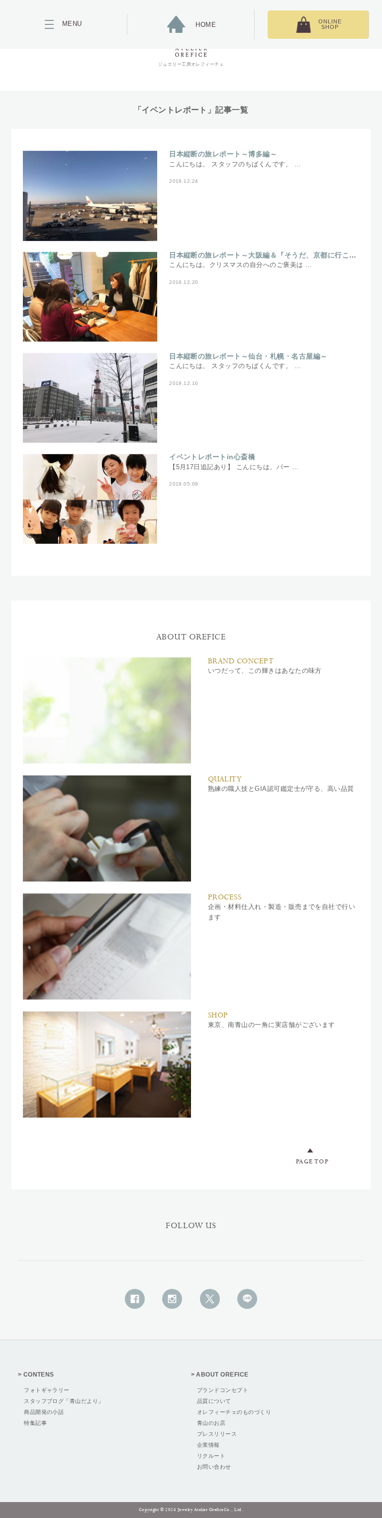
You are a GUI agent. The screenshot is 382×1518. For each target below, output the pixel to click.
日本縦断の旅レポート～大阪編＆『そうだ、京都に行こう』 (266, 255)
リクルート (211, 1456)
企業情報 (208, 1445)
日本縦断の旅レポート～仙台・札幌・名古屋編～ (248, 356)
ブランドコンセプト (222, 1390)
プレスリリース (217, 1434)
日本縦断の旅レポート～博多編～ (223, 154)
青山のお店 (211, 1423)
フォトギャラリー (47, 1390)
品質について (214, 1401)
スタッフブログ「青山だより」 (64, 1401)
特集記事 (35, 1423)
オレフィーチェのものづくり (234, 1412)
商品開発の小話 (44, 1412)
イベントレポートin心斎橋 (212, 457)
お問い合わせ (214, 1467)
